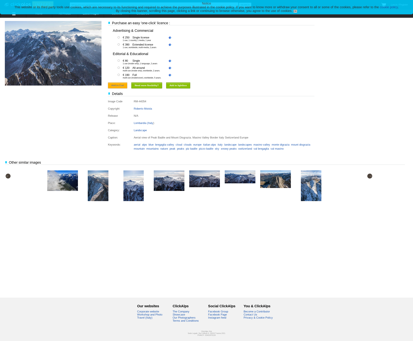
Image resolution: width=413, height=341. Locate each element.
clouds (188, 144)
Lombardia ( (141, 123)
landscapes (245, 144)
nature (164, 148)
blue (151, 144)
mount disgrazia (300, 144)
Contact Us (250, 314)
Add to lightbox (178, 85)
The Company (181, 311)
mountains (152, 148)
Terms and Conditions (186, 320)
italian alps (209, 144)
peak (172, 148)
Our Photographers (184, 317)
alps (144, 144)
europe (197, 144)
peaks (180, 148)
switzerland (245, 148)
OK (295, 11)
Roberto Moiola (143, 108)
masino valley (261, 144)
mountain (139, 148)
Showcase (179, 314)
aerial (137, 144)
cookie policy (389, 7)
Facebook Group (218, 311)
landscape (230, 144)
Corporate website (148, 311)
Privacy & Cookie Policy (258, 317)
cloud (179, 144)
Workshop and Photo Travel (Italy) (149, 316)
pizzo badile (206, 148)
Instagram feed (217, 317)
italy (220, 144)
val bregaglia (261, 148)
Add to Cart (117, 85)
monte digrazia (280, 144)
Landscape (140, 130)
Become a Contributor (257, 311)
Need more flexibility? (147, 85)
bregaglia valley (164, 144)
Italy (150, 123)
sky (217, 148)
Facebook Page (217, 314)
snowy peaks (229, 148)
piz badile (191, 148)
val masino (277, 148)
